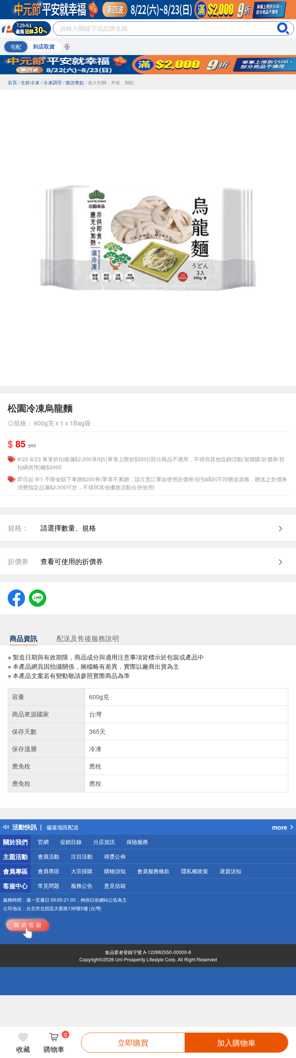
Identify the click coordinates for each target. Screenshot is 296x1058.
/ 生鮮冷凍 (28, 82)
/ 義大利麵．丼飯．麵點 (110, 82)
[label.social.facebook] (16, 597)
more (279, 827)
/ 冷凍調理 (51, 82)
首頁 (12, 82)
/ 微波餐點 (73, 82)
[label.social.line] (37, 597)
